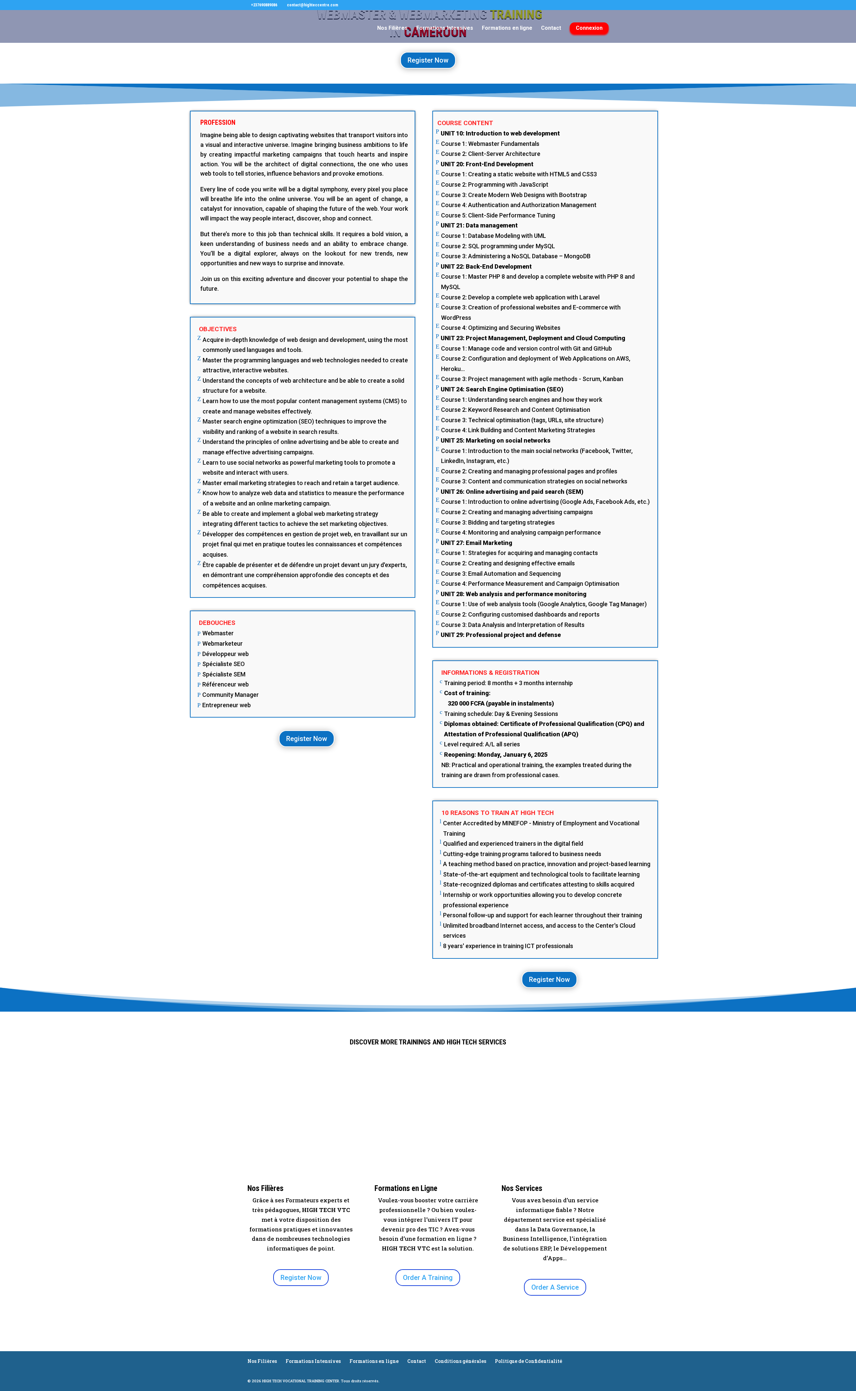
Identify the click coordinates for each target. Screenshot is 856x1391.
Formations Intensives (444, 28)
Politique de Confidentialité (528, 1361)
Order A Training (428, 1278)
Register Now (428, 60)
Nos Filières (392, 28)
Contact (551, 28)
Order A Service (555, 1287)
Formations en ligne (507, 28)
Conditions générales (460, 1361)
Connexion (589, 28)
